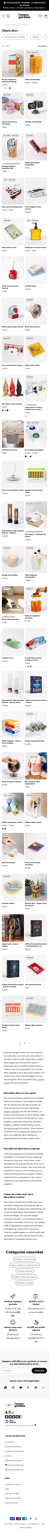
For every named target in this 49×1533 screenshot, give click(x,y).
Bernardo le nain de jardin (12, 404)
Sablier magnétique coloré (12, 822)
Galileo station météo (33, 822)
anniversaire (15, 1154)
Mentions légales (26, 1527)
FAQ (7, 1489)
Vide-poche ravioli (32, 365)
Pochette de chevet (9, 450)
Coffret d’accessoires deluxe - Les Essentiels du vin (36, 945)
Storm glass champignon (34, 450)
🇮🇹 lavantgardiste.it (14, 1460)
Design (36, 37)
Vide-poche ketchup (33, 985)
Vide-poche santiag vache (12, 207)
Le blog (8, 1456)
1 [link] (19, 1043)
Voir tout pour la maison (15, 37)
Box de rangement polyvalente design (9, 81)
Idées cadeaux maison (14, 25)
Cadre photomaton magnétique (32, 164)
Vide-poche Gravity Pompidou (32, 864)
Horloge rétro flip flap (33, 122)
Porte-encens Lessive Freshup (10, 287)
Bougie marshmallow (10, 575)
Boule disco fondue (32, 327)
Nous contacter (11, 1503)
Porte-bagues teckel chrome (33, 208)
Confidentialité (33, 1524)
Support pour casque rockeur (10, 945)
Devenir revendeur (13, 1447)
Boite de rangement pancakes (32, 617)
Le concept (10, 1442)
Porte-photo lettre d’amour (12, 365)
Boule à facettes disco (10, 619)
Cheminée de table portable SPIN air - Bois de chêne (13, 701)
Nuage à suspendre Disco (35, 741)
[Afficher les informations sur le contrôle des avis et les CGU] (35, 1425)
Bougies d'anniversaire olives (34, 491)
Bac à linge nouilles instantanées (32, 783)
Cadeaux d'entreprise (14, 1451)
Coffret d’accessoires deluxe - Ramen (36, 701)
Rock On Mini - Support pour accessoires (36, 904)
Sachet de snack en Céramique (9, 123)
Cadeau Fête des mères (24, 1277)
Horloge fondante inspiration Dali (9, 167)
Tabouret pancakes (32, 80)
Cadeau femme (24, 1271)
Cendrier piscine (8, 903)
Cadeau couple (24, 1283)
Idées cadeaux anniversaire (24, 1265)
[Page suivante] (29, 1043)
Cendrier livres (30, 286)
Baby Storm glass (8, 863)
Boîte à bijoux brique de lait (12, 327)
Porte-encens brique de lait (12, 490)
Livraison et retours (13, 1484)
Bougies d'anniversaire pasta (10, 1026)
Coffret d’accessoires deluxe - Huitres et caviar (13, 986)
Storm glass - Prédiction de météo (35, 535)
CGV (43, 1524)
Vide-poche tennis (9, 248)
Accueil (4, 25)
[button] (3, 16)
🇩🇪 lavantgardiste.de (14, 1465)
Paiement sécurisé (13, 1498)
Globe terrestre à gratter (11, 782)
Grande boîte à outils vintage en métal (33, 659)
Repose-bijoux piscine (33, 1025)
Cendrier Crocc (8, 658)
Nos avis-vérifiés (12, 1493)
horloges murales (11, 1128)
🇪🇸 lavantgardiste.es (14, 1470)
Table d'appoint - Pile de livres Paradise (11, 742)
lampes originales (11, 1111)
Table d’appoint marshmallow (31, 576)
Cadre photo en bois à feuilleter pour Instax (33, 408)
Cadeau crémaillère (24, 1259)
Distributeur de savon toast (35, 248)
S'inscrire (39, 1370)
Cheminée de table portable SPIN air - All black (13, 532)
